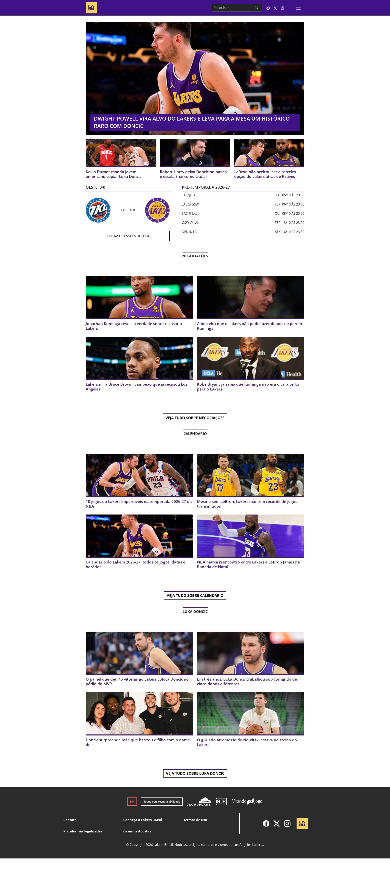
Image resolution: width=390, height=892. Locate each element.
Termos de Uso (195, 820)
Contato (70, 820)
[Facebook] (266, 823)
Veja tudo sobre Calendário (195, 595)
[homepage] (91, 7)
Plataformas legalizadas (82, 831)
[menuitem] (266, 823)
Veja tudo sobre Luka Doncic (195, 773)
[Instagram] (287, 823)
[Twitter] (276, 823)
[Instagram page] (282, 7)
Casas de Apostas (137, 831)
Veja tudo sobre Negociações (195, 417)
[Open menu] (298, 7)
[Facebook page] (268, 7)
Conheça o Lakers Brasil (142, 820)
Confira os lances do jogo (128, 236)
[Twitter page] (275, 7)
